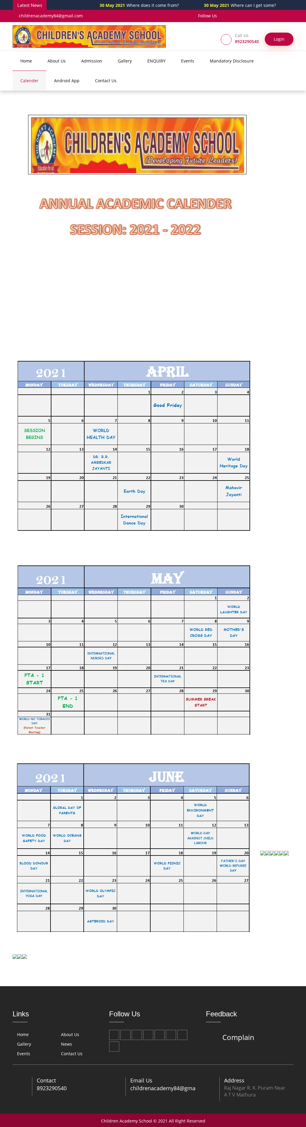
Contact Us (106, 80)
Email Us (141, 1080)
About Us (57, 61)
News (66, 1044)
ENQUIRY (156, 61)
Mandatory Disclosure (232, 61)
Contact (46, 1080)
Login (279, 39)
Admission (91, 61)
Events (187, 61)
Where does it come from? (120, 5)
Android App (66, 80)
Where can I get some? (221, 5)
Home (26, 61)
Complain (238, 1037)
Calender (29, 80)
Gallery (125, 61)
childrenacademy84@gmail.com (51, 16)
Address (234, 1080)
